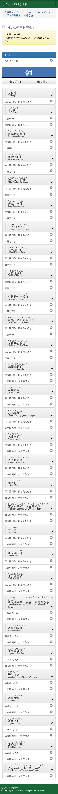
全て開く (42, 81)
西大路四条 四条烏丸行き (18, 101)
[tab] (29, 93)
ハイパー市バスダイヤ (39, 12)
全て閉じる (15, 81)
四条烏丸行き (11, 612)
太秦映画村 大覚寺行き (17, 381)
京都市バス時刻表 (15, 4)
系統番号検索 (14, 15)
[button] (30, 92)
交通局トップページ (14, 12)
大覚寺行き (10, 118)
